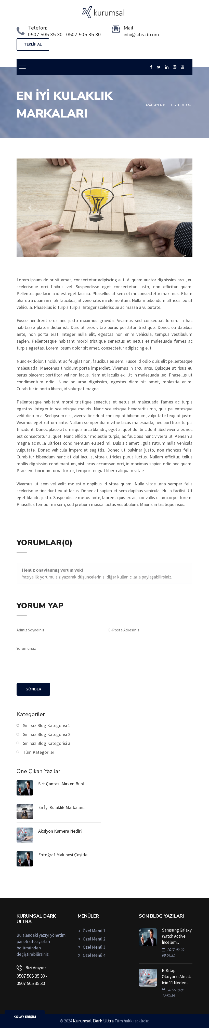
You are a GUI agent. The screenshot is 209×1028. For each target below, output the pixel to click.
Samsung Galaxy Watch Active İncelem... (177, 936)
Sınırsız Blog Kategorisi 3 (46, 743)
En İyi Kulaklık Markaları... (62, 807)
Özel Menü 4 (94, 955)
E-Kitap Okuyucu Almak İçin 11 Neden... (176, 977)
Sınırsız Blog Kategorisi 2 (46, 734)
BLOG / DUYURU (179, 105)
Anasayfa (154, 105)
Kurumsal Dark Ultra (93, 1021)
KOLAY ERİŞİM (25, 1016)
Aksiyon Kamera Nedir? (60, 831)
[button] (30, 207)
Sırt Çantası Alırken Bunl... (62, 784)
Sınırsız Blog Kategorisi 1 (46, 725)
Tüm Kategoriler (38, 752)
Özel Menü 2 (94, 939)
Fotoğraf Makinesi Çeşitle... (64, 855)
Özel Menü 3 (94, 947)
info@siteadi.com (141, 35)
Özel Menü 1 (94, 931)
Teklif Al (33, 44)
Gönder (33, 689)
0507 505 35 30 (45, 35)
